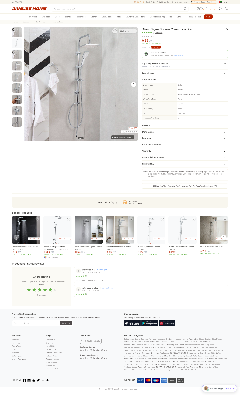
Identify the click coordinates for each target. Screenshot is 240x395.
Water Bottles (181, 364)
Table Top (219, 350)
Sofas (126, 339)
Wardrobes (193, 339)
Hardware (201, 353)
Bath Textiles (202, 350)
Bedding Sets (129, 350)
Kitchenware (129, 353)
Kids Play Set (190, 342)
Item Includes (148, 94)
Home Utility (210, 353)
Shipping (49, 343)
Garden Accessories (176, 342)
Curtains (211, 350)
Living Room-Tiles (211, 367)
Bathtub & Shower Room (134, 359)
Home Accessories (192, 345)
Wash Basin (162, 359)
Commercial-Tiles (182, 367)
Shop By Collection (192, 347)
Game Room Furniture (146, 342)
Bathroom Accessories (218, 359)
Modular (185, 339)
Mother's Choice (130, 367)
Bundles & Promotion (146, 367)
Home (15, 22)
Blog (14, 349)
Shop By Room (161, 347)
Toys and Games (214, 364)
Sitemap (15, 353)
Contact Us (50, 340)
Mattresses (161, 339)
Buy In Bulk (171, 2)
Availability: (151, 47)
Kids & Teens (217, 339)
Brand (145, 90)
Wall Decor (179, 345)
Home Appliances (180, 361)
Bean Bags (192, 350)
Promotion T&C (52, 369)
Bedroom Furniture (148, 339)
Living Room (135, 339)
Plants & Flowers (148, 345)
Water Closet (203, 359)
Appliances (164, 353)
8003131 (18, 2)
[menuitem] (33, 17)
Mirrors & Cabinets (211, 356)
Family (145, 104)
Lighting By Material (176, 347)
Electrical (192, 353)
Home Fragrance (207, 345)
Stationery (202, 364)
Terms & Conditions (54, 353)
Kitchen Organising (142, 353)
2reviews (158, 33)
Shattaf (189, 356)
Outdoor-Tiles (130, 370)
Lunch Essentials (168, 364)
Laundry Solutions (131, 361)
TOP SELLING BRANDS (179, 353)
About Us (15, 340)
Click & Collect (52, 349)
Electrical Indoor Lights (133, 356)
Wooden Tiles (159, 370)
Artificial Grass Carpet (133, 345)
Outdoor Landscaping (165, 345)
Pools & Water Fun (203, 342)
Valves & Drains (151, 359)
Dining (201, 339)
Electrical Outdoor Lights (153, 356)
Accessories (183, 359)
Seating (208, 339)
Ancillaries (193, 359)
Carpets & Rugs (142, 350)
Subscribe (66, 323)
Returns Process (52, 359)
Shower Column (56, 22)
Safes (218, 353)
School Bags (193, 364)
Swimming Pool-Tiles (145, 370)
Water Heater (198, 356)
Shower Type (148, 85)
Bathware (26, 22)
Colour (145, 113)
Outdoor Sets (161, 342)
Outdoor (204, 347)
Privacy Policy (51, 362)
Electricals (213, 347)
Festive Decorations (132, 347)
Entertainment (211, 361)
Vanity (182, 356)
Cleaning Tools (145, 361)
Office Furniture (130, 342)
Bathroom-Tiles (196, 367)
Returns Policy (52, 356)
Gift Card (140, 2)
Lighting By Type (147, 347)
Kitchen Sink (172, 359)
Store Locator (182, 2)
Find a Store (16, 346)
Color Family (148, 109)
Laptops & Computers (133, 364)
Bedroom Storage (173, 339)
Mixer (166, 356)
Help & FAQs (51, 346)
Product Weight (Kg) (151, 118)
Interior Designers (19, 359)
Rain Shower (40, 22)
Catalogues (17, 356)
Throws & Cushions (179, 350)
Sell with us (161, 2)
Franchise (16, 343)
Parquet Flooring (173, 370)
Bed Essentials (165, 350)
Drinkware (155, 353)
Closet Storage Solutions (162, 361)
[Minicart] (226, 8)
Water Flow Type (149, 99)
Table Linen (153, 350)
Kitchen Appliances (196, 361)
